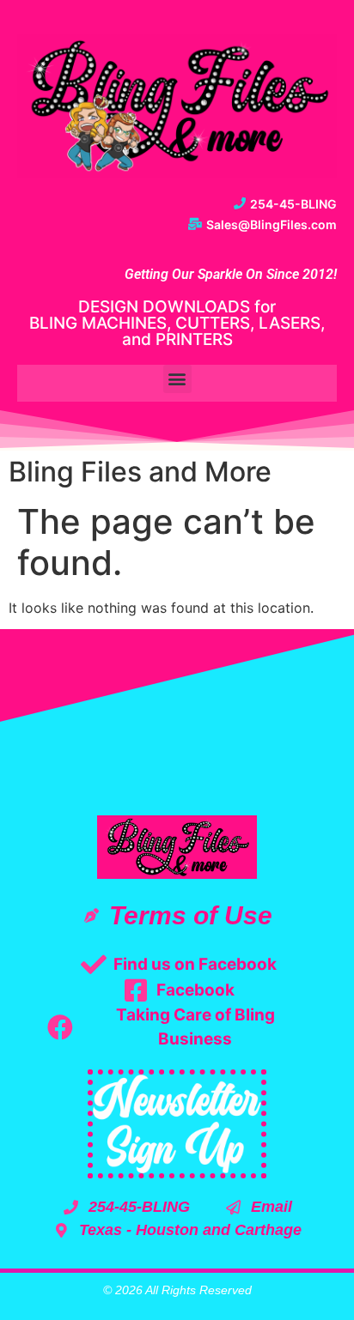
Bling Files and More (140, 471)
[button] (177, 379)
